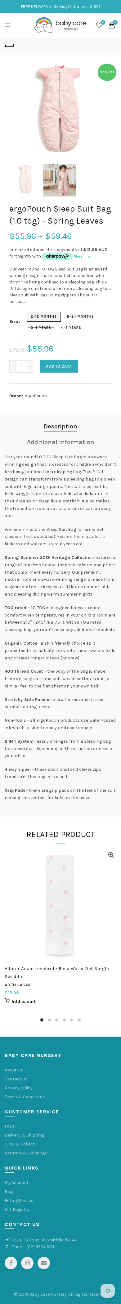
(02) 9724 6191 (40, 1246)
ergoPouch (36, 395)
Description (60, 426)
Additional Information (60, 442)
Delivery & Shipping (24, 1135)
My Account (17, 1182)
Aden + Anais (18, 985)
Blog (9, 1191)
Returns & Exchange (26, 1153)
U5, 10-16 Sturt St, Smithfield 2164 (44, 1240)
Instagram (27, 1263)
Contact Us (16, 1079)
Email (44, 1263)
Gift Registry (17, 1209)
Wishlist (103, 22)
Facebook (11, 1263)
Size (13, 321)
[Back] (9, 45)
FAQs (10, 1126)
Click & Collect (20, 1144)
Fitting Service (19, 1200)
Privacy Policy (19, 1088)
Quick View (110, 855)
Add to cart (59, 366)
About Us (14, 1070)
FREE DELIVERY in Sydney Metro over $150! (60, 6)
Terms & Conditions (25, 1097)
